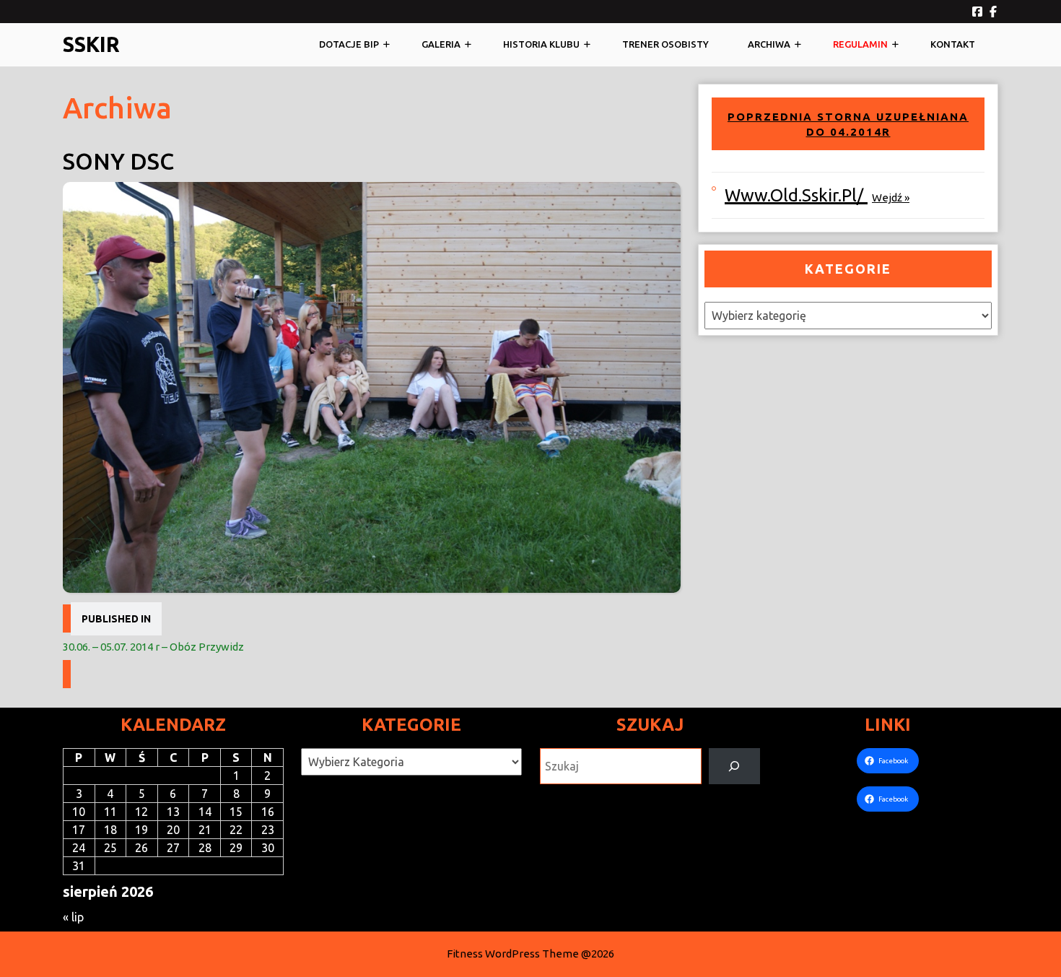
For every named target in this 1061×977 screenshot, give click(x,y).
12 (141, 811)
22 (236, 829)
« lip (73, 917)
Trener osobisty (665, 44)
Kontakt (952, 44)
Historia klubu (541, 44)
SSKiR (91, 44)
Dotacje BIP (349, 44)
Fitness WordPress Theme (513, 953)
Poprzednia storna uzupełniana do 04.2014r (848, 124)
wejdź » (890, 197)
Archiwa (769, 44)
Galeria (441, 44)
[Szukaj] (734, 765)
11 (110, 811)
